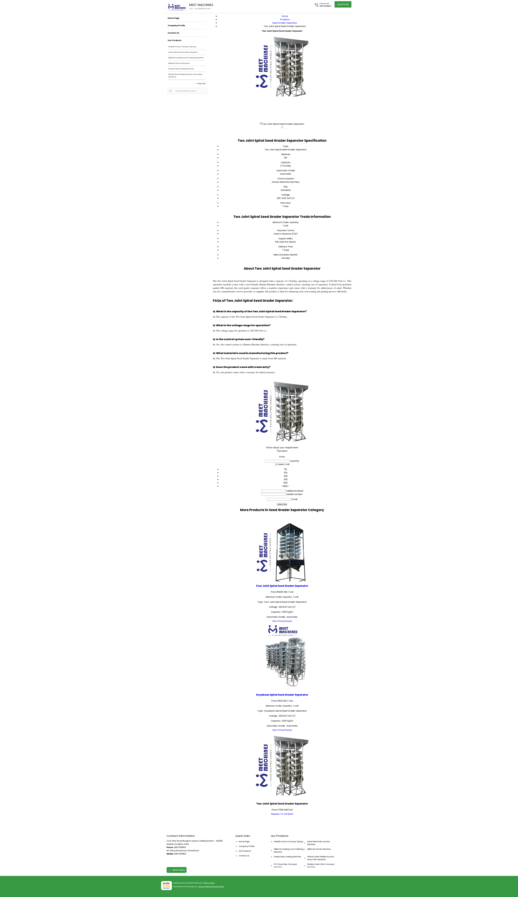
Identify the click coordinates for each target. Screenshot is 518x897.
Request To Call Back (282, 813)
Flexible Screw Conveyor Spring (182, 46)
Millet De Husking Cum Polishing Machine (186, 58)
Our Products (174, 40)
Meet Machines (201, 6)
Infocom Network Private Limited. (211, 886)
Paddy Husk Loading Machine (181, 69)
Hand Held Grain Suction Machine (182, 52)
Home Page (173, 18)
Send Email (343, 4)
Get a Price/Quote (282, 621)
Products (285, 19)
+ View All (200, 83)
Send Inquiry (178, 869)
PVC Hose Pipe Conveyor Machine (285, 865)
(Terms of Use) (208, 883)
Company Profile (176, 25)
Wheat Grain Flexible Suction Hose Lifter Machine (185, 75)
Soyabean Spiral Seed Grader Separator (282, 695)
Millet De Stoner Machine (179, 63)
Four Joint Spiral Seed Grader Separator (282, 586)
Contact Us (173, 33)
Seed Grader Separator (284, 22)
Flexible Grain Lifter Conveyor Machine (321, 865)
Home (285, 16)
